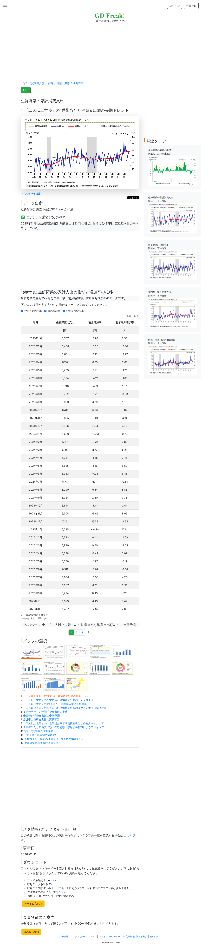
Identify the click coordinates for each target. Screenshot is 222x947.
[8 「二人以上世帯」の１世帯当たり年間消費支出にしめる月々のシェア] (76, 668)
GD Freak (110, 15)
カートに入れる (33, 903)
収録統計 (65, 936)
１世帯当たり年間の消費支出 (41, 735)
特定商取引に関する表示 (135, 936)
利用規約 (154, 936)
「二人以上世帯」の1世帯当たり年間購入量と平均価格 (55, 703)
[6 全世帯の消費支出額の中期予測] (31, 668)
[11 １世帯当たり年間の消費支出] (31, 684)
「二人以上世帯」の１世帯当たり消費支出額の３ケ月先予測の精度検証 (64, 707)
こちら (127, 835)
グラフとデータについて (84, 936)
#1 (24, 90)
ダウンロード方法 (31, 193)
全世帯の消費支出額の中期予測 (41, 715)
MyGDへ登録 (31, 931)
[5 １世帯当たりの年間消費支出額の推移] (122, 651)
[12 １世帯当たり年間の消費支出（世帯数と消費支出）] (54, 684)
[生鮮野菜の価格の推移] (172, 170)
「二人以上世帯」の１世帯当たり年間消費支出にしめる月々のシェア (63, 723)
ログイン (174, 5)
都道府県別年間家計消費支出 (41, 742)
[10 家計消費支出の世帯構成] (122, 668)
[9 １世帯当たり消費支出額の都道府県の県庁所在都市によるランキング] (99, 668)
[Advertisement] (111, 49)
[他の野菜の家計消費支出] (172, 217)
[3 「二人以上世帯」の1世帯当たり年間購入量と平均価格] (76, 651)
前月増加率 (54, 310)
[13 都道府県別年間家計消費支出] (76, 684)
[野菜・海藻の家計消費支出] (172, 360)
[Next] (88, 632)
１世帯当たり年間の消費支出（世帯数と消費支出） (54, 739)
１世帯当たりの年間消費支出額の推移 (45, 711)
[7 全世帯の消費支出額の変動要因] (54, 668)
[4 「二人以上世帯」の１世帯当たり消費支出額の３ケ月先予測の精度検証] (99, 651)
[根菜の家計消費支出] (172, 265)
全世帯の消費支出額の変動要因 (41, 719)
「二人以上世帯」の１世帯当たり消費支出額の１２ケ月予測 (58, 700)
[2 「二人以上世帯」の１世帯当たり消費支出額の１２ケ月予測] (54, 651)
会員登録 (191, 5)
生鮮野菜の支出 (33, 310)
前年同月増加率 (75, 310)
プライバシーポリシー (109, 936)
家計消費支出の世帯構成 (38, 731)
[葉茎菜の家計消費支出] (172, 312)
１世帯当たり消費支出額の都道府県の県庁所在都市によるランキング (63, 727)
